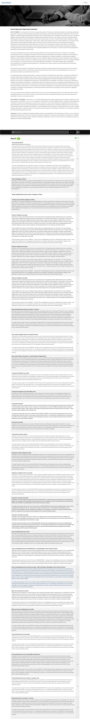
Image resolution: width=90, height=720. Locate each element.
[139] (77, 159)
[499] (77, 411)
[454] (77, 442)
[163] (77, 185)
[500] (77, 642)
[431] (77, 504)
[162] (77, 205)
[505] (77, 343)
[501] (77, 229)
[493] (77, 396)
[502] (77, 260)
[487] (77, 380)
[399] (77, 556)
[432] (77, 686)
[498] (77, 320)
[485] (77, 577)
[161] (77, 195)
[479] (77, 483)
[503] (77, 292)
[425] (77, 426)
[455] (77, 461)
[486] (77, 620)
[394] (77, 538)
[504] (77, 598)
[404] (77, 363)
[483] (77, 664)
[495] (77, 521)
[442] (77, 707)
